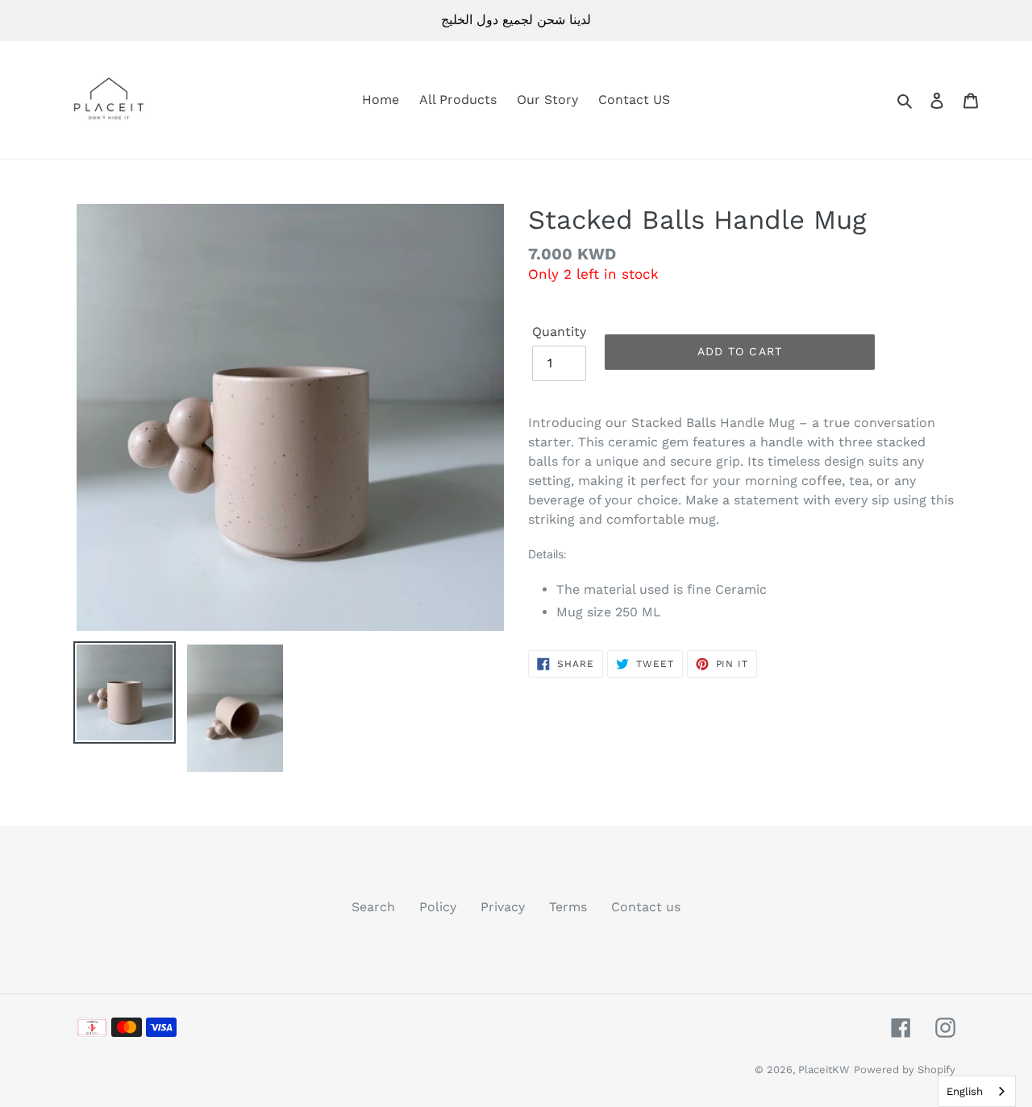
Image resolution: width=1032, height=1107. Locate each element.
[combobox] (977, 1091)
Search (373, 906)
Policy (437, 906)
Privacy (503, 906)
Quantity (559, 331)
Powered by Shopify (904, 1069)
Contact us (645, 906)
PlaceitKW (824, 1069)
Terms (568, 906)
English (965, 1091)
